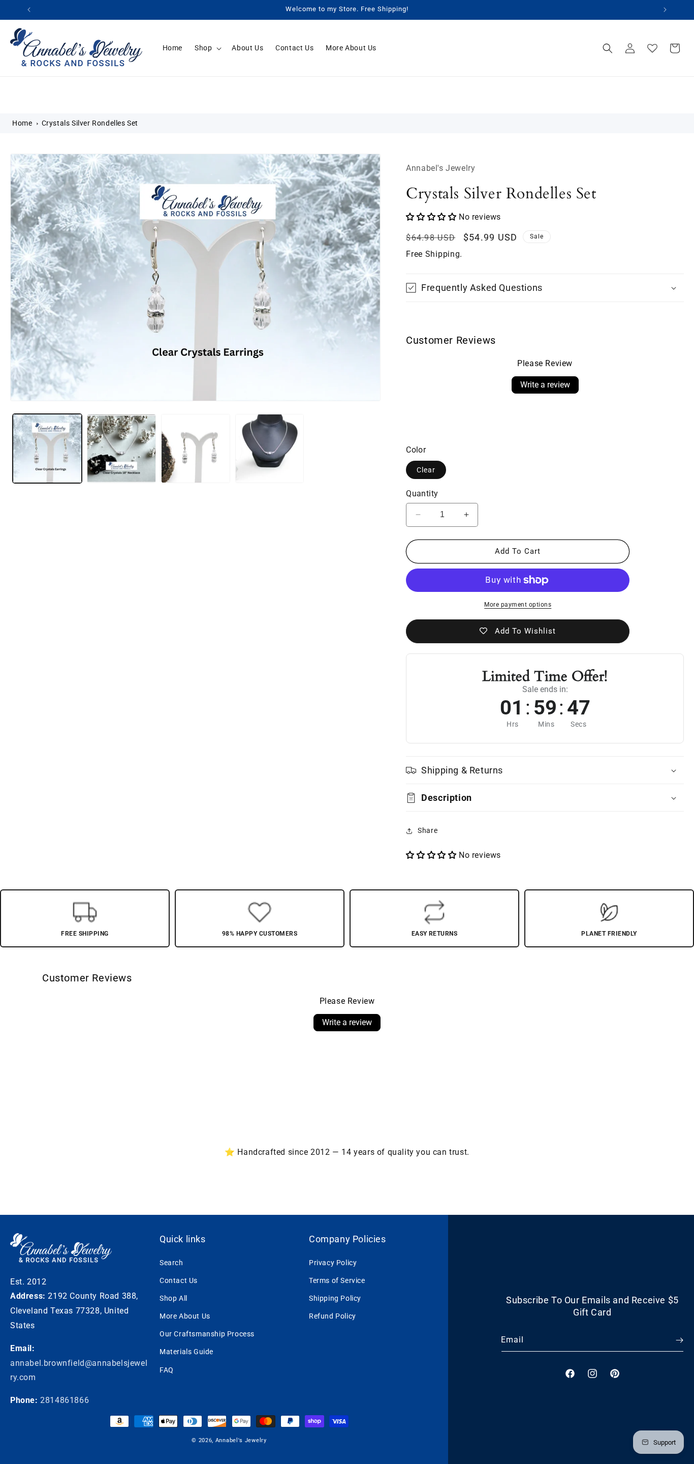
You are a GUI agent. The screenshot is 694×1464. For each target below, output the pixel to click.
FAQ (167, 1369)
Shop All (173, 1298)
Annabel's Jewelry (241, 1440)
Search (171, 1262)
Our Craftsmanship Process (207, 1334)
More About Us (185, 1315)
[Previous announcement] (29, 9)
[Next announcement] (665, 9)
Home (22, 123)
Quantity (422, 493)
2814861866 (64, 1400)
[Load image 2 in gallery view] (121, 448)
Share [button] (427, 830)
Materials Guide (186, 1352)
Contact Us (179, 1280)
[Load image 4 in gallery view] (269, 448)
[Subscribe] (672, 1340)
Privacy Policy (333, 1262)
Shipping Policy (335, 1298)
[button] (207, 47)
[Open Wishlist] (652, 48)
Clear (426, 470)
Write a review (545, 385)
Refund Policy (332, 1315)
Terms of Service (337, 1280)
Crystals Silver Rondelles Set (90, 123)
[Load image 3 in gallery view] (195, 448)
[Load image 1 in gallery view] (47, 448)
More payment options (517, 604)
